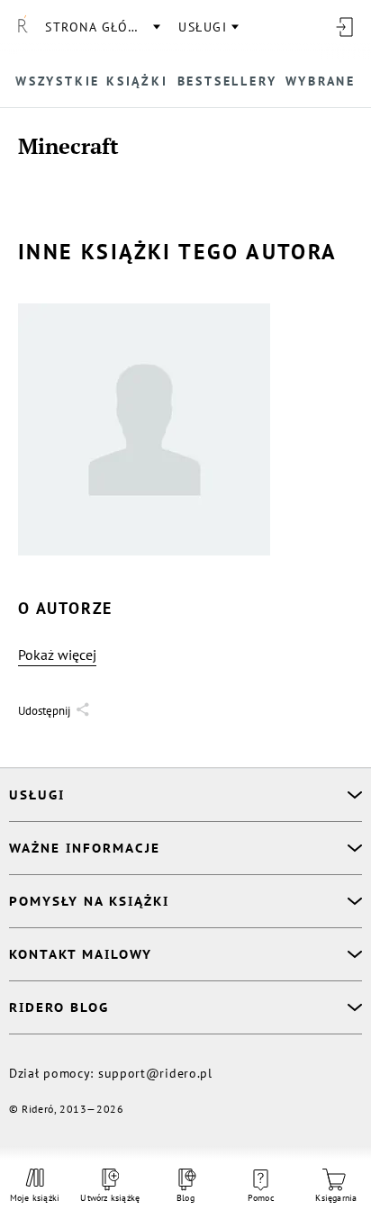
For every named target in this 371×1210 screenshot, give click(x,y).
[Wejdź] (344, 27)
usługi (202, 27)
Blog (185, 1198)
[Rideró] (22, 27)
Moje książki (34, 1198)
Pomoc (261, 1198)
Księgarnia (336, 1198)
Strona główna (101, 27)
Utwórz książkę (110, 1198)
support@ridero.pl (155, 1073)
